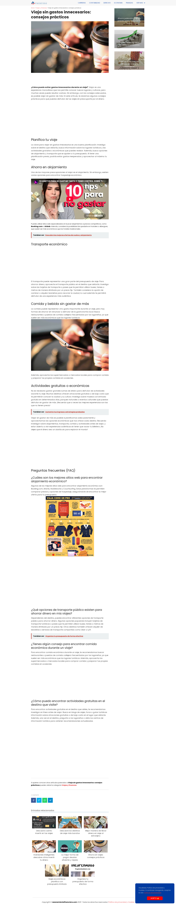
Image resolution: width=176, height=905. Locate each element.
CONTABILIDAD (94, 3)
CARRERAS (82, 3)
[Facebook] (33, 800)
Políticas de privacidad (152, 893)
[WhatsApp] (44, 800)
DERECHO (107, 3)
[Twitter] (39, 800)
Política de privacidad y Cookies (121, 902)
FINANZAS (129, 3)
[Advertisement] (70, 79)
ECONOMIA (118, 3)
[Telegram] (50, 800)
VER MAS (139, 3)
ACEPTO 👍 (155, 898)
